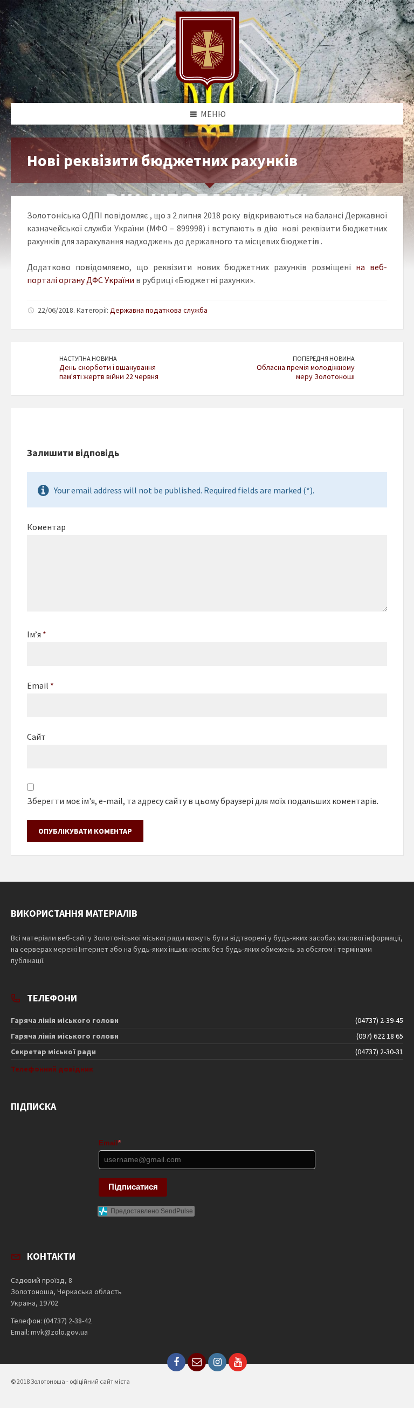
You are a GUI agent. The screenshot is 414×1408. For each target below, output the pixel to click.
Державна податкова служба (159, 310)
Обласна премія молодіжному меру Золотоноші (306, 371)
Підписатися (133, 1186)
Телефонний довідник (52, 1069)
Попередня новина (324, 358)
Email (40, 685)
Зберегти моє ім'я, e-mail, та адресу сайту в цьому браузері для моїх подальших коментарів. (202, 800)
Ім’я (36, 634)
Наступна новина (88, 358)
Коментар (46, 526)
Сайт (36, 736)
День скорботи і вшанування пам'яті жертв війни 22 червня (108, 371)
